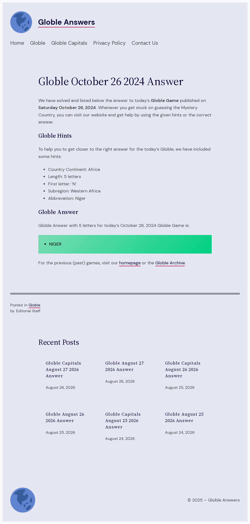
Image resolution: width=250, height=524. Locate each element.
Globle (34, 305)
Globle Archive (170, 263)
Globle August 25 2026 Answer (184, 417)
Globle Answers (66, 22)
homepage (130, 263)
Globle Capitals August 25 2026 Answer (123, 420)
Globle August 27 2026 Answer (124, 366)
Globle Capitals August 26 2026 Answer (183, 369)
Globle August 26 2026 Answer (65, 417)
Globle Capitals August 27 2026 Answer (63, 369)
